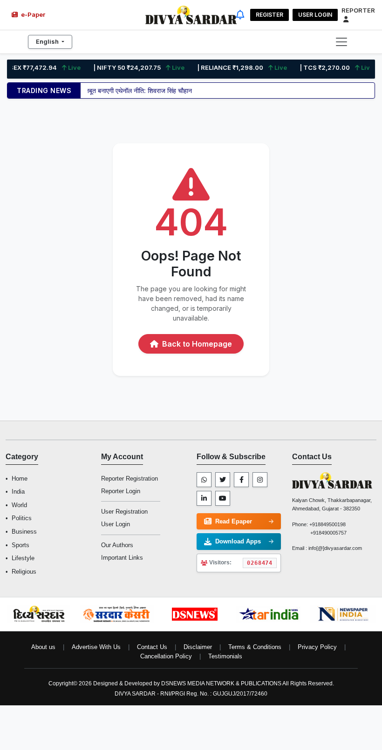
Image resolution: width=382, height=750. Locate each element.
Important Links (122, 557)
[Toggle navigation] (341, 42)
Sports (20, 545)
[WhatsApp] (204, 479)
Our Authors (117, 545)
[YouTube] (222, 498)
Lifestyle (23, 558)
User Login (315, 14)
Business (24, 531)
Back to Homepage (196, 343)
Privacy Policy (317, 646)
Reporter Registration (129, 478)
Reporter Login (120, 491)
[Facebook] (241, 479)
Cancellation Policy (166, 656)
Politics (22, 518)
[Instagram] (259, 479)
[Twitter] (222, 479)
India (18, 491)
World (19, 505)
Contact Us (152, 646)
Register (269, 14)
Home (19, 478)
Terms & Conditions (254, 646)
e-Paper (32, 14)
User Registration (124, 511)
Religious (24, 571)
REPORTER (358, 10)
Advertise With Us (96, 646)
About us (43, 646)
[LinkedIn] (204, 498)
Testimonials (225, 656)
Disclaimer (198, 646)
